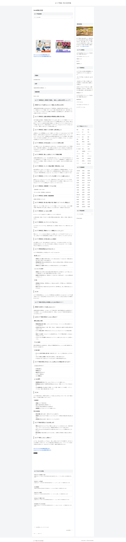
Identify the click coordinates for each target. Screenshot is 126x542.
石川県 (89, 182)
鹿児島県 (83, 206)
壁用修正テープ (80, 92)
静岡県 (83, 187)
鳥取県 (83, 194)
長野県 (89, 185)
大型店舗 (78, 170)
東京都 (83, 180)
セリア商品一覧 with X (84, 46)
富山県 (83, 182)
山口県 (89, 197)
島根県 (89, 194)
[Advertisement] (53, 29)
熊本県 (83, 204)
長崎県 (78, 204)
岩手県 (78, 173)
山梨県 (83, 185)
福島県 (83, 175)
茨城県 (89, 175)
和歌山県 (78, 194)
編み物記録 (79, 99)
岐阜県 (78, 187)
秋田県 (89, 173)
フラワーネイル (80, 102)
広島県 (83, 197)
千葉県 (78, 180)
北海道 (83, 170)
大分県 (89, 204)
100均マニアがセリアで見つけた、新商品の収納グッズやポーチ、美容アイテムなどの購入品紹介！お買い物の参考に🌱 (85, 89)
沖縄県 (89, 206)
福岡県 (83, 201)
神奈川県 (89, 180)
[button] (72, 17)
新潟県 (78, 182)
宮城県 (83, 173)
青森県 (89, 170)
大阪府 (78, 192)
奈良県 (89, 192)
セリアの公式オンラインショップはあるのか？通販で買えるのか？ (85, 96)
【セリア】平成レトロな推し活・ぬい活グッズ (85, 78)
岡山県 (78, 197)
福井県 (78, 185)
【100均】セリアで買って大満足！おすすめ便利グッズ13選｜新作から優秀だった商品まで (85, 83)
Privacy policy (79, 218)
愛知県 (89, 187)
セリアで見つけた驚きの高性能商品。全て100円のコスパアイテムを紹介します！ (85, 73)
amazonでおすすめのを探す (42, 56)
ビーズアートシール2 (81, 107)
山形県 (78, 175)
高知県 (78, 201)
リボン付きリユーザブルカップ (83, 104)
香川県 (83, 199)
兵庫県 (83, 192)
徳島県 (78, 199)
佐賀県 (89, 201)
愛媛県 (89, 199)
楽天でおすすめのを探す (42, 54)
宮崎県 (78, 206)
